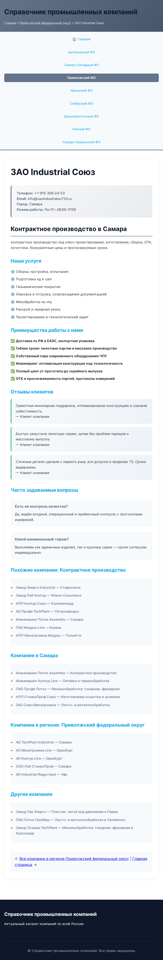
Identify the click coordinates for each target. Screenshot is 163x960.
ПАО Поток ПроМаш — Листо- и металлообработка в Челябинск (70, 820)
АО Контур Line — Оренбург (39, 758)
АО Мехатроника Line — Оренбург (44, 750)
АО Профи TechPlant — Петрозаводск (47, 611)
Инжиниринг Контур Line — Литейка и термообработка (62, 681)
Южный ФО (82, 129)
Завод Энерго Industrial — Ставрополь (48, 587)
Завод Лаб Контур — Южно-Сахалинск (49, 595)
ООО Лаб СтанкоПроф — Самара (43, 766)
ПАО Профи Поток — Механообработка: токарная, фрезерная (68, 689)
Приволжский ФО (81, 78)
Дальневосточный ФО (81, 116)
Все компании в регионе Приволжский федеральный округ (74, 858)
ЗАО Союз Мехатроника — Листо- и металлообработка (63, 705)
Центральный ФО (81, 52)
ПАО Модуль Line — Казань (38, 627)
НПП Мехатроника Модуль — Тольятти (49, 635)
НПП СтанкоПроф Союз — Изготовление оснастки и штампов (68, 697)
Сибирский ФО (81, 103)
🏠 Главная (81, 39)
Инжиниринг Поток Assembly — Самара (49, 619)
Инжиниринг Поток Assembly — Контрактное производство (66, 673)
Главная (10, 23)
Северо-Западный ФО (81, 65)
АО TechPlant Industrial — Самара (44, 742)
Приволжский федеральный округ (45, 23)
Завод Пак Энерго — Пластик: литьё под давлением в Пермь (67, 812)
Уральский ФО (81, 90)
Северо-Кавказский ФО (81, 142)
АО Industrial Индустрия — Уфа (41, 774)
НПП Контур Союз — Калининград (44, 603)
